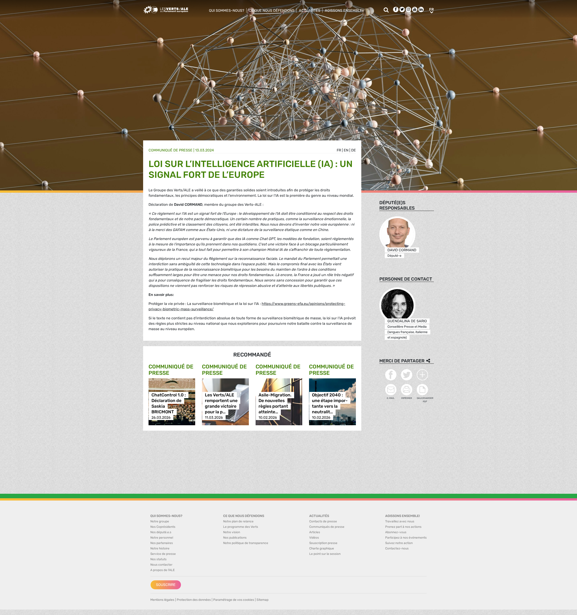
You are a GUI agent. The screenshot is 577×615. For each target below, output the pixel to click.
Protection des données (194, 600)
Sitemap (262, 600)
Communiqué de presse (170, 150)
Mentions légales (162, 600)
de (353, 150)
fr (339, 150)
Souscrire (166, 585)
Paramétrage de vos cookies (233, 600)
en (346, 150)
